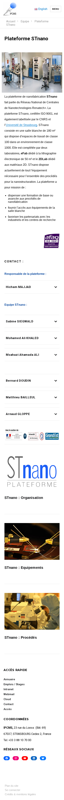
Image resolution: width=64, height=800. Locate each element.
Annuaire (9, 679)
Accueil (10, 21)
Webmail (9, 694)
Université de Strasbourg (21, 125)
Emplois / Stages (14, 684)
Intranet (9, 689)
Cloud (7, 699)
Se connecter (12, 789)
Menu (55, 9)
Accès (8, 709)
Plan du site (11, 785)
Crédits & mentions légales (20, 794)
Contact (9, 704)
